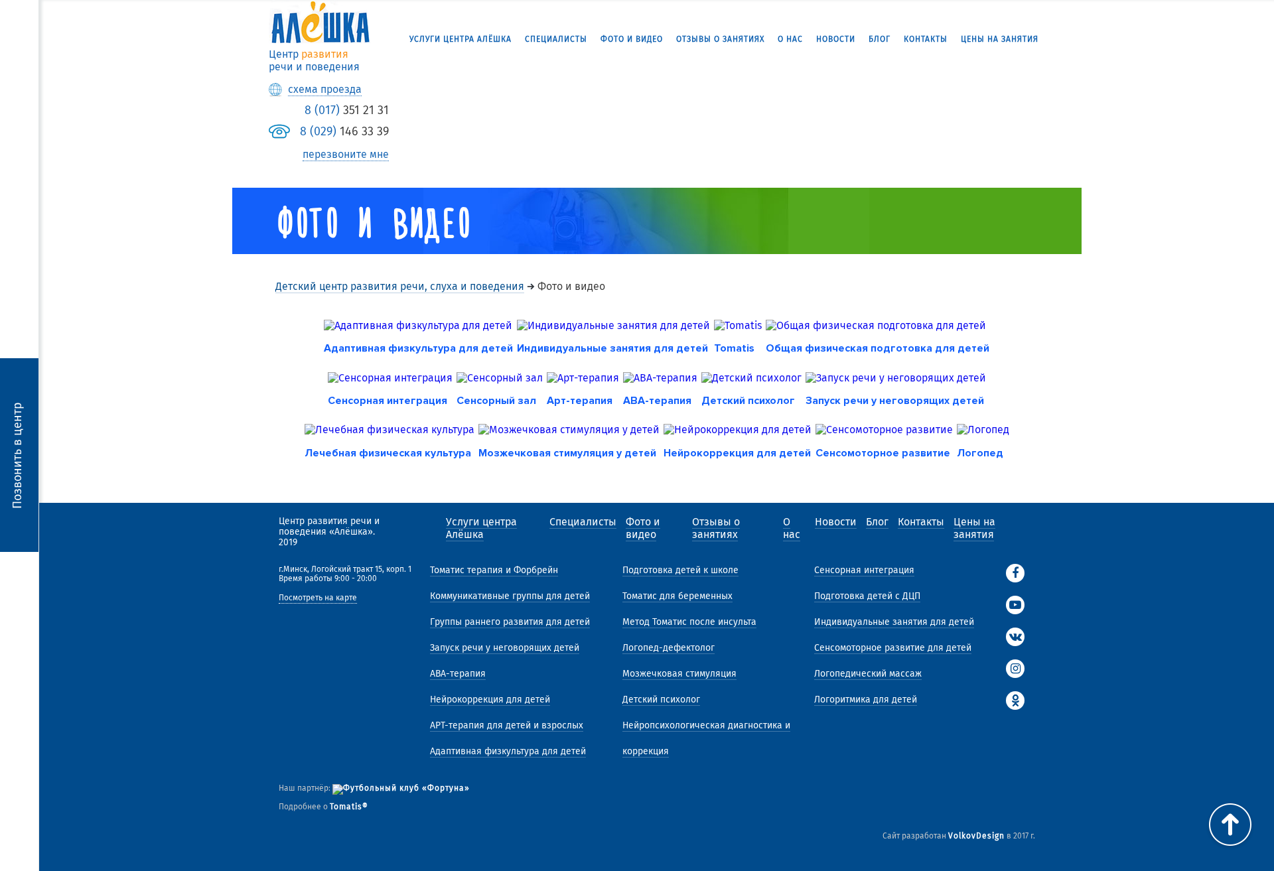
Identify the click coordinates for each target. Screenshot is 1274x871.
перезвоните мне (346, 155)
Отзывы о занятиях (720, 39)
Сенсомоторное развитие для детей (892, 647)
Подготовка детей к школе (680, 570)
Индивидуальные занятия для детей (894, 622)
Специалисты (556, 39)
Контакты (926, 39)
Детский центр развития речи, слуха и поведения (399, 286)
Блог (879, 39)
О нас (790, 39)
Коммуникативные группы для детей (510, 596)
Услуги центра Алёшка (460, 39)
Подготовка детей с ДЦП (867, 596)
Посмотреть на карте (318, 598)
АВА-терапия (458, 673)
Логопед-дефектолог (668, 647)
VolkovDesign (976, 835)
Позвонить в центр (17, 454)
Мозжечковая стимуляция (679, 673)
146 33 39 (344, 131)
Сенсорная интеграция (864, 570)
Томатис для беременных (677, 596)
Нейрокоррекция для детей (490, 699)
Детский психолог (661, 699)
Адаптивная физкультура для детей (508, 751)
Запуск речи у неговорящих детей (504, 647)
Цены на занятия (999, 39)
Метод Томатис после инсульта (689, 622)
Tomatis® (349, 806)
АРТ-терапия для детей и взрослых (506, 725)
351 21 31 (347, 110)
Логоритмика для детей (865, 699)
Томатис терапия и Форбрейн (494, 570)
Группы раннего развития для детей (510, 622)
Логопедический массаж (868, 673)
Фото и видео (632, 39)
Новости (835, 39)
